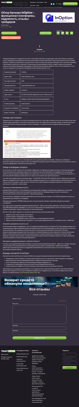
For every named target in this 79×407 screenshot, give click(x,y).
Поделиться (59, 30)
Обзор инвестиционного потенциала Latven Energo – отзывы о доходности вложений (38, 369)
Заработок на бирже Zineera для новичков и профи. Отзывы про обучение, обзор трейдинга (39, 359)
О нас (45, 2)
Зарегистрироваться (70, 3)
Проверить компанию (9, 33)
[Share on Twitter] (63, 33)
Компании (33, 2)
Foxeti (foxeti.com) (22, 356)
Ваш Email (15, 330)
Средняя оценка (5, 25)
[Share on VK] (72, 33)
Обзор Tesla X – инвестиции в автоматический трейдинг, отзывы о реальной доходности (38, 379)
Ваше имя (15, 325)
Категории (40, 2)
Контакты (33, 5)
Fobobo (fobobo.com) (23, 354)
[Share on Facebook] (59, 33)
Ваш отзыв (15, 303)
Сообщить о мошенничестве (11, 37)
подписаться (69, 367)
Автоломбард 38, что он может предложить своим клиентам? (39, 400)
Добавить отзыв (16, 298)
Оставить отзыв (46, 33)
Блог (37, 5)
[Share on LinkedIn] (68, 33)
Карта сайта (4, 354)
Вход (59, 4)
